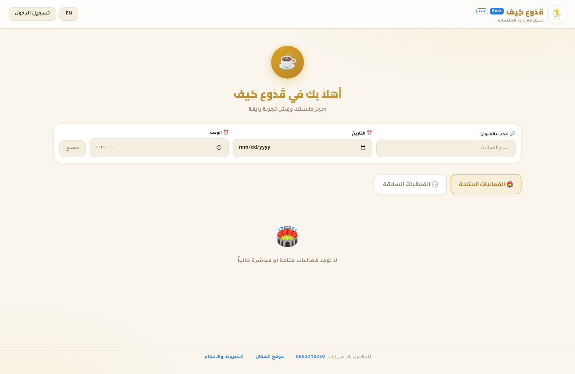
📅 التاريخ (362, 133)
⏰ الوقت (219, 133)
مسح (72, 148)
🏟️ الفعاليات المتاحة (486, 184)
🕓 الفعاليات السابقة (410, 184)
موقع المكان (269, 357)
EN (69, 13)
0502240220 (310, 357)
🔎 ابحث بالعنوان (498, 134)
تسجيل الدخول (32, 13)
